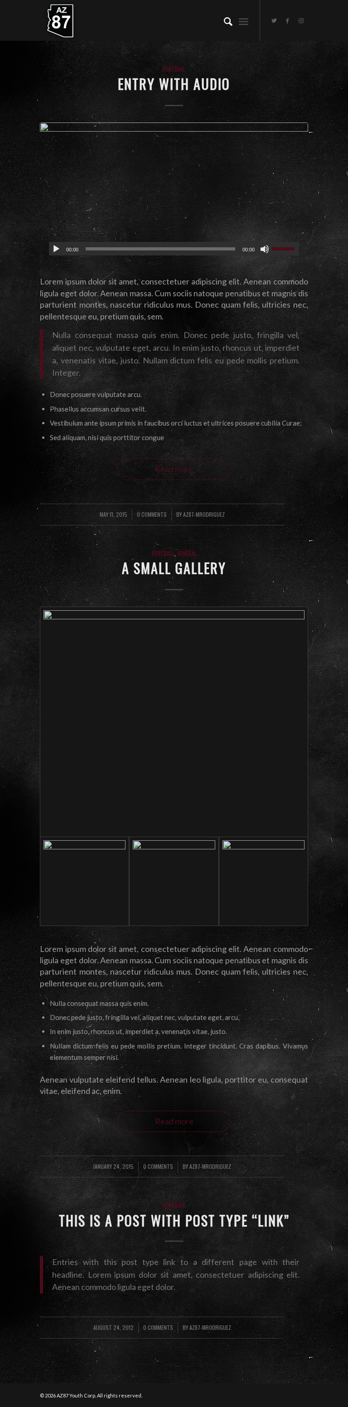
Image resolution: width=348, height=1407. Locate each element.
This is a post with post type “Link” (174, 1220)
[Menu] (243, 20)
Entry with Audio (174, 84)
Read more (174, 469)
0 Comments (152, 514)
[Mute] (264, 249)
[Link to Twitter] (274, 20)
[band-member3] (173, 881)
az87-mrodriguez (204, 514)
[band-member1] (263, 881)
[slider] (285, 248)
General (187, 553)
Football (174, 69)
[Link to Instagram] (301, 20)
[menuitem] (223, 20)
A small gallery (174, 568)
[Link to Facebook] (288, 20)
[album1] (174, 722)
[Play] (56, 249)
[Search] (223, 20)
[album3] (174, 194)
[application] (174, 248)
